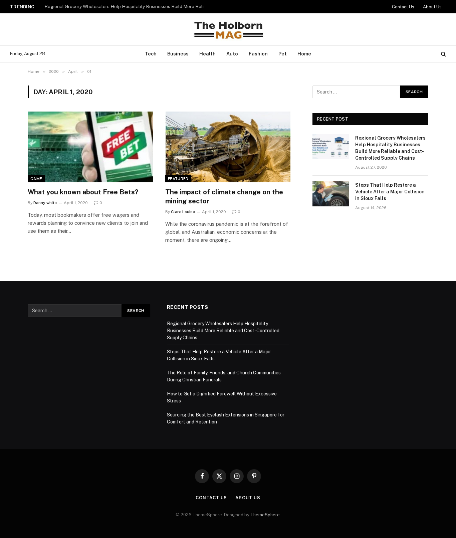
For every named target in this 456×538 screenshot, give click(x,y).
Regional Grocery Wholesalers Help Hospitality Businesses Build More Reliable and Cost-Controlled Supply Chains (390, 148)
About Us (432, 6)
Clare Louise (183, 211)
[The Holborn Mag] (228, 29)
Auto (232, 53)
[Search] (443, 53)
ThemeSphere (265, 514)
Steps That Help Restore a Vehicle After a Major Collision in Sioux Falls (119, 6)
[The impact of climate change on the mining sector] (228, 147)
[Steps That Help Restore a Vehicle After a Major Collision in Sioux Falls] (330, 193)
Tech (151, 53)
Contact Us (403, 6)
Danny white (45, 202)
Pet (282, 53)
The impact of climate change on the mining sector (224, 196)
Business (178, 53)
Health (207, 53)
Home (304, 53)
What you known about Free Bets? (83, 192)
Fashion (258, 53)
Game (36, 179)
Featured (178, 179)
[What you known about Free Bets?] (90, 147)
